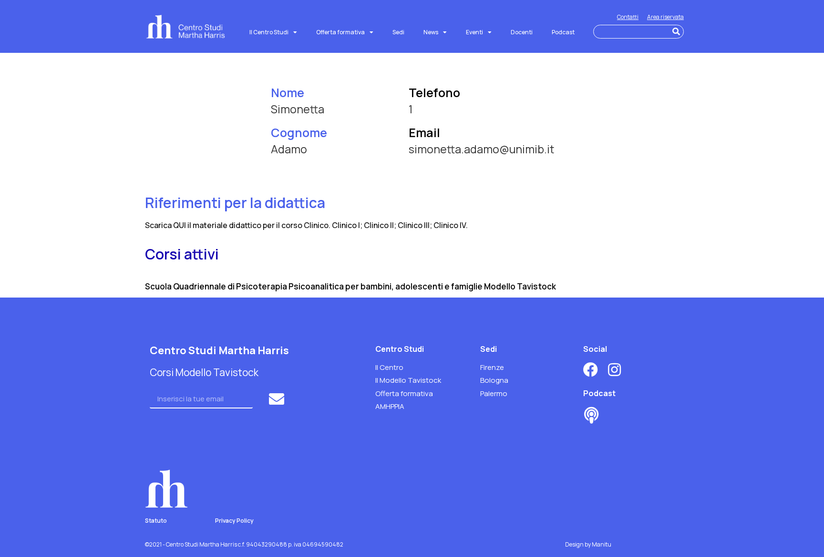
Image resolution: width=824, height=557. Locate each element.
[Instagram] (614, 369)
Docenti (522, 32)
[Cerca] (676, 31)
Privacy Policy (234, 521)
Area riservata (665, 17)
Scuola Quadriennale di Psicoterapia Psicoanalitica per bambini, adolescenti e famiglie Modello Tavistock (350, 286)
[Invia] (278, 398)
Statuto (156, 521)
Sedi (398, 32)
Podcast (563, 32)
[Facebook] (590, 369)
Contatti (628, 17)
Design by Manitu (588, 544)
